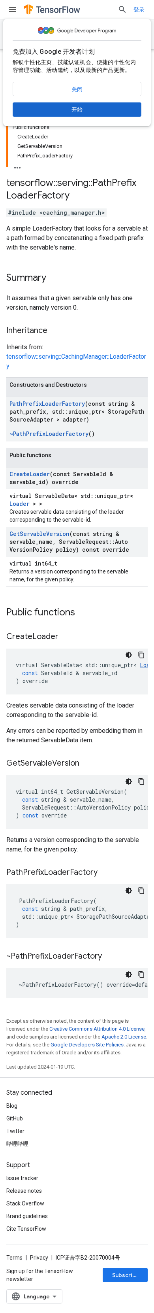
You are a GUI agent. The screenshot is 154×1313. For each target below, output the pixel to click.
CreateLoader (29, 474)
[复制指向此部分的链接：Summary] (54, 278)
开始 (77, 109)
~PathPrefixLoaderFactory (48, 433)
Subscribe (125, 1275)
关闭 (77, 89)
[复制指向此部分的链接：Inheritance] (55, 331)
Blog (11, 1106)
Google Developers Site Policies (87, 1045)
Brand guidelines (27, 1216)
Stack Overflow (25, 1203)
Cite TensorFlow (26, 1229)
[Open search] (122, 9)
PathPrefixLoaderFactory (47, 403)
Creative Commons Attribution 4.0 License (97, 1029)
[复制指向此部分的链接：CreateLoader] (66, 637)
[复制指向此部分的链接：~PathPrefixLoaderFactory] (110, 956)
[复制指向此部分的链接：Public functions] (83, 613)
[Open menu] (13, 9)
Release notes (24, 1191)
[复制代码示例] (141, 655)
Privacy (39, 1257)
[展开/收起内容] (17, 165)
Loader (19, 503)
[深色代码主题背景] (128, 655)
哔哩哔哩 (17, 1144)
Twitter (15, 1131)
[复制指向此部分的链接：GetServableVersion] (87, 763)
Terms (14, 1257)
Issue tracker (22, 1178)
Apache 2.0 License (123, 1037)
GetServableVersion (39, 533)
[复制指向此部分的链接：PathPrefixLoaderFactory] (105, 873)
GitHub (14, 1118)
